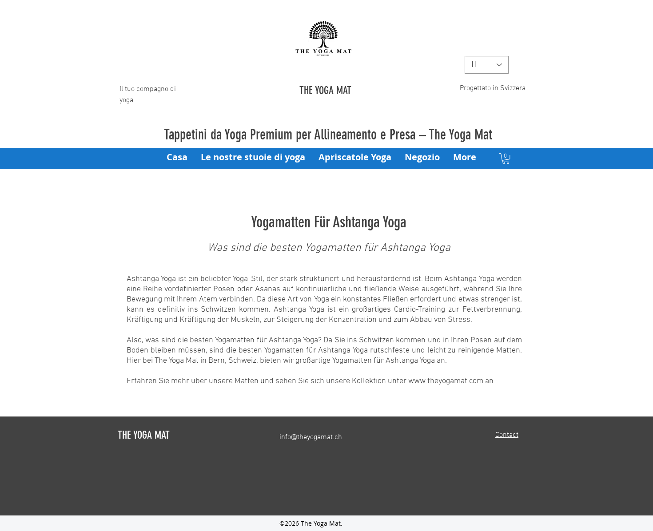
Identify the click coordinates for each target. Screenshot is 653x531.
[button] (505, 158)
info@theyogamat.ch (310, 437)
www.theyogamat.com (445, 381)
